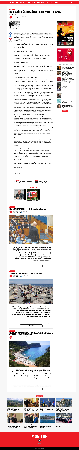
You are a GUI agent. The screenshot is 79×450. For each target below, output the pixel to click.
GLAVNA (21, 2)
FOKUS (29, 2)
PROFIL (47, 2)
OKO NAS (51, 2)
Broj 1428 (23, 177)
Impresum (39, 443)
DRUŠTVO (38, 2)
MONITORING (33, 2)
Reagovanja (56, 2)
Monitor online (18, 17)
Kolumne (24, 2)
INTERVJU (42, 2)
